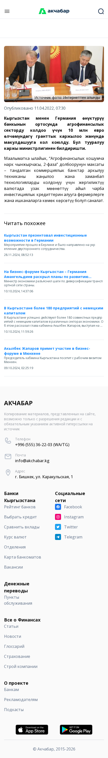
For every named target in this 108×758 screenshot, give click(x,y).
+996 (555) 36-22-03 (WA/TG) (42, 444)
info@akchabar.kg (32, 460)
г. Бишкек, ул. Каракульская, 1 (44, 476)
